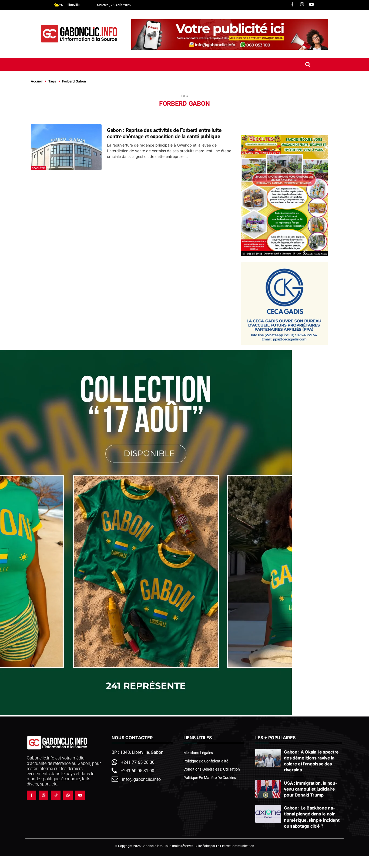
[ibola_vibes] (146, 713)
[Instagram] (302, 4)
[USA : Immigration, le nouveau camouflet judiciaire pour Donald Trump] (268, 789)
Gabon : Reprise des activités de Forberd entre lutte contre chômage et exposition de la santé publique (164, 133)
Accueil (36, 81)
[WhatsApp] (68, 795)
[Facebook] (292, 4)
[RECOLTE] (284, 195)
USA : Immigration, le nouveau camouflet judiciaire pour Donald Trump (310, 789)
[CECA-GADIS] (284, 303)
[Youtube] (311, 4)
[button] (307, 64)
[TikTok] (56, 795)
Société (38, 168)
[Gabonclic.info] (79, 33)
